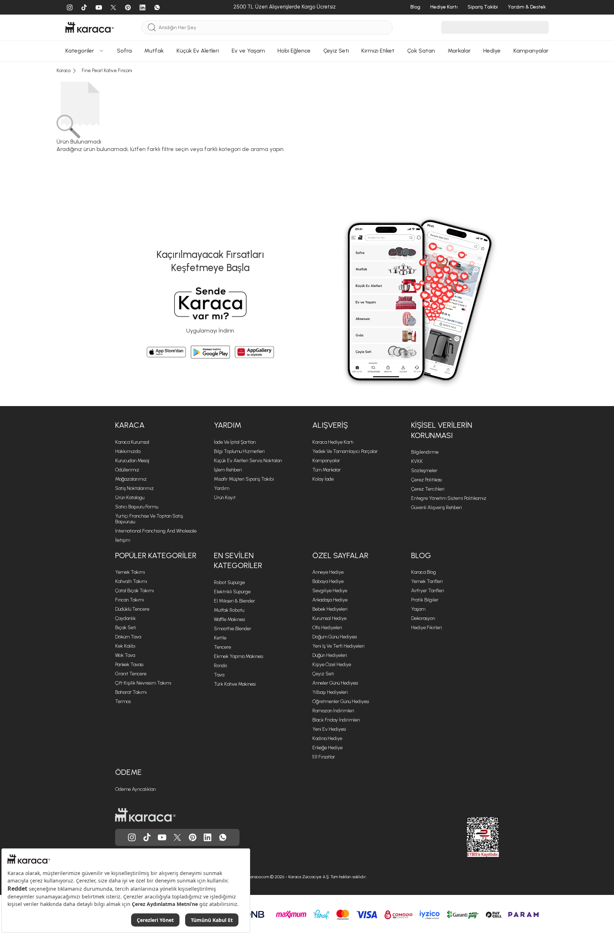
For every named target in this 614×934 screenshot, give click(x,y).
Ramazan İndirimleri (333, 711)
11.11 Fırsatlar (323, 757)
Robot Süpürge (229, 582)
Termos (123, 701)
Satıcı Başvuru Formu (136, 507)
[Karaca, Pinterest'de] (192, 837)
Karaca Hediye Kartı (333, 442)
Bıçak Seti (125, 628)
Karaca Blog (423, 572)
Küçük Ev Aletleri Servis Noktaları (248, 461)
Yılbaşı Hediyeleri (330, 692)
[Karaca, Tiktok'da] (147, 837)
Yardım (227, 425)
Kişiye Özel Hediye (331, 665)
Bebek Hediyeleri (330, 609)
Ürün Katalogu (129, 498)
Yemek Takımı (130, 572)
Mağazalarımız (131, 479)
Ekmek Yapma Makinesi (238, 656)
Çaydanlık (125, 618)
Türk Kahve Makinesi (235, 684)
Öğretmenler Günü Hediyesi (340, 701)
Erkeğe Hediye (327, 748)
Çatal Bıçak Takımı (134, 591)
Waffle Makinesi (229, 619)
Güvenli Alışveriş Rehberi (436, 507)
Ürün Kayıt (225, 498)
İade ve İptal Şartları (235, 442)
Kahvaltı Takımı (131, 581)
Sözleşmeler (424, 471)
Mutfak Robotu (229, 610)
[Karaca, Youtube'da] (162, 837)
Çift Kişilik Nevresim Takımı (143, 683)
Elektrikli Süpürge (232, 592)
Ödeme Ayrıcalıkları (135, 789)
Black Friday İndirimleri (336, 720)
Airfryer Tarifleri (427, 591)
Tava (219, 675)
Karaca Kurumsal (132, 442)
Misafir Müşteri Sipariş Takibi (244, 479)
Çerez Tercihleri (428, 489)
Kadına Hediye (327, 738)
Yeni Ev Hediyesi (329, 729)
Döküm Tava (128, 637)
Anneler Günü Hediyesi (335, 683)
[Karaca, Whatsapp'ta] (222, 837)
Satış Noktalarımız (134, 488)
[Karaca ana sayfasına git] (145, 815)
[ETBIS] (470, 837)
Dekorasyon (423, 618)
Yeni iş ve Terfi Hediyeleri (338, 646)
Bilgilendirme (424, 452)
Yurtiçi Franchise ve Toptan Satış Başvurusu (149, 519)
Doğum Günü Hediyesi (334, 637)
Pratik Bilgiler (424, 600)
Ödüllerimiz (127, 470)
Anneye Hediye (328, 572)
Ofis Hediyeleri (327, 628)
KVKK (417, 461)
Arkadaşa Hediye (330, 600)
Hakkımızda (127, 451)
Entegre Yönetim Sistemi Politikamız (448, 498)
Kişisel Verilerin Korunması (441, 430)
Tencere (222, 647)
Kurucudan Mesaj (132, 461)
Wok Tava (125, 655)
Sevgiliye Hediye (329, 591)
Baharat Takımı (131, 692)
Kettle (220, 638)
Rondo (220, 666)
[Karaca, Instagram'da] (132, 837)
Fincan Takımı (129, 600)
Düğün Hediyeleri (329, 655)
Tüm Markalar (326, 470)
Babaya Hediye (328, 581)
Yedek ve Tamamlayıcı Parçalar (345, 451)
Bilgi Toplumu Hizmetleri (239, 451)
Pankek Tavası (129, 665)
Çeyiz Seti (323, 674)
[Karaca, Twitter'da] (177, 837)
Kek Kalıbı (125, 646)
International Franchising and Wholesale (155, 531)
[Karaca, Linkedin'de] (207, 837)
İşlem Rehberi (228, 470)
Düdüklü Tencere (132, 609)
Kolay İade (323, 479)
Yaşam (418, 609)
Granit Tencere (130, 674)
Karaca (130, 425)
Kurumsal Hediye (329, 618)
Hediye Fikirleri (426, 628)
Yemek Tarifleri (427, 581)
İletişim (122, 540)
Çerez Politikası (426, 480)
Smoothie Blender (232, 629)
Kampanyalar (326, 461)
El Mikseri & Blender (234, 601)
